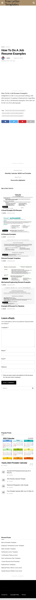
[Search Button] (33, 388)
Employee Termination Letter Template (12, 545)
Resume (8, 47)
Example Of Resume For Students (12, 306)
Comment (5, 327)
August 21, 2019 (18, 58)
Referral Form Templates (8, 564)
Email (3, 359)
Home (3, 47)
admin (8, 58)
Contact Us (4, 594)
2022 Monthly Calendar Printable (16, 479)
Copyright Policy (14, 594)
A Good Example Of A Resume (11, 210)
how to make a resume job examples (12, 113)
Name (3, 350)
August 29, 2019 (11, 236)
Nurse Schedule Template (8, 542)
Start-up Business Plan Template (10, 558)
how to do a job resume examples (15, 110)
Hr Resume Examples (8, 234)
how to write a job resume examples (12, 115)
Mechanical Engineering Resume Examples (16, 282)
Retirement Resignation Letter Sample (17, 485)
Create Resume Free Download (10, 561)
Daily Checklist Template (8, 549)
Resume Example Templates (10, 258)
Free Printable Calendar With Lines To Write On (20, 491)
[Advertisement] (18, 25)
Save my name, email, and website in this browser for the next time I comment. (18, 376)
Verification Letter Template (9, 552)
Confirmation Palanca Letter (9, 555)
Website (4, 367)
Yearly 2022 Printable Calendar (14, 463)
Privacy (24, 594)
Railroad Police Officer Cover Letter (11, 567)
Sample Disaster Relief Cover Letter (11, 571)
